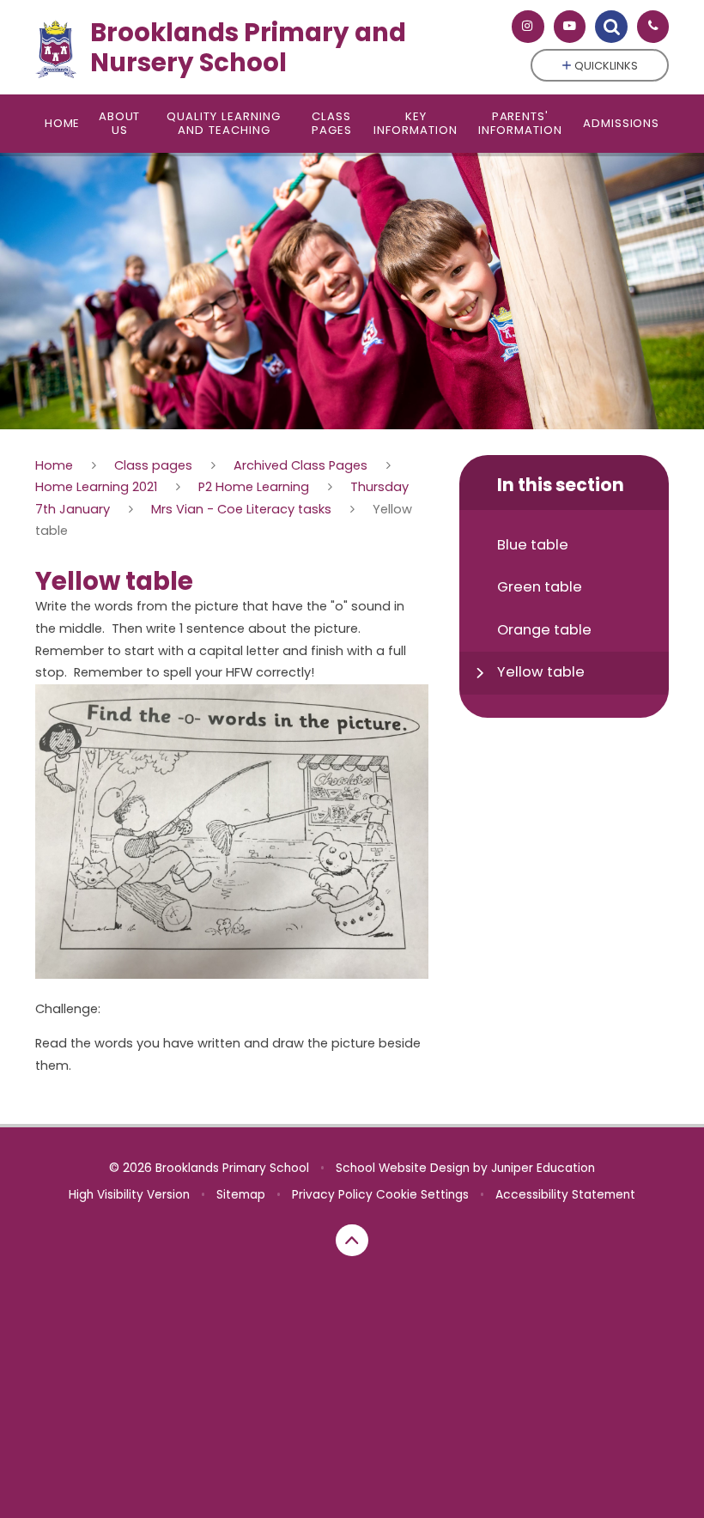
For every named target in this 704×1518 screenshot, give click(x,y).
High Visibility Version (129, 1195)
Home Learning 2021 (96, 486)
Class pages (153, 465)
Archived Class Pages (300, 465)
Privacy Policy (332, 1195)
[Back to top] (352, 1240)
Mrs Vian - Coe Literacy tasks (241, 509)
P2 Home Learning (253, 486)
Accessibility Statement (565, 1195)
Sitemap (240, 1195)
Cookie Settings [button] (422, 1195)
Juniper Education (543, 1168)
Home (54, 465)
